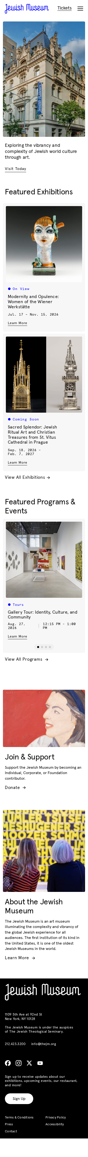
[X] (29, 1063)
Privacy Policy (55, 1117)
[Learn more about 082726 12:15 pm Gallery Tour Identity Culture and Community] (44, 560)
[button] (38, 647)
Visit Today (15, 169)
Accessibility (54, 1124)
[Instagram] (19, 1063)
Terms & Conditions (19, 1117)
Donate (15, 788)
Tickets (64, 8)
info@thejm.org (43, 1044)
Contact (11, 1131)
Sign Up (19, 1099)
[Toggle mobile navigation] (80, 9)
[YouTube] (40, 1063)
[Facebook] (8, 1063)
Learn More (17, 323)
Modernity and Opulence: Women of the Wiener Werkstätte (33, 302)
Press (9, 1124)
